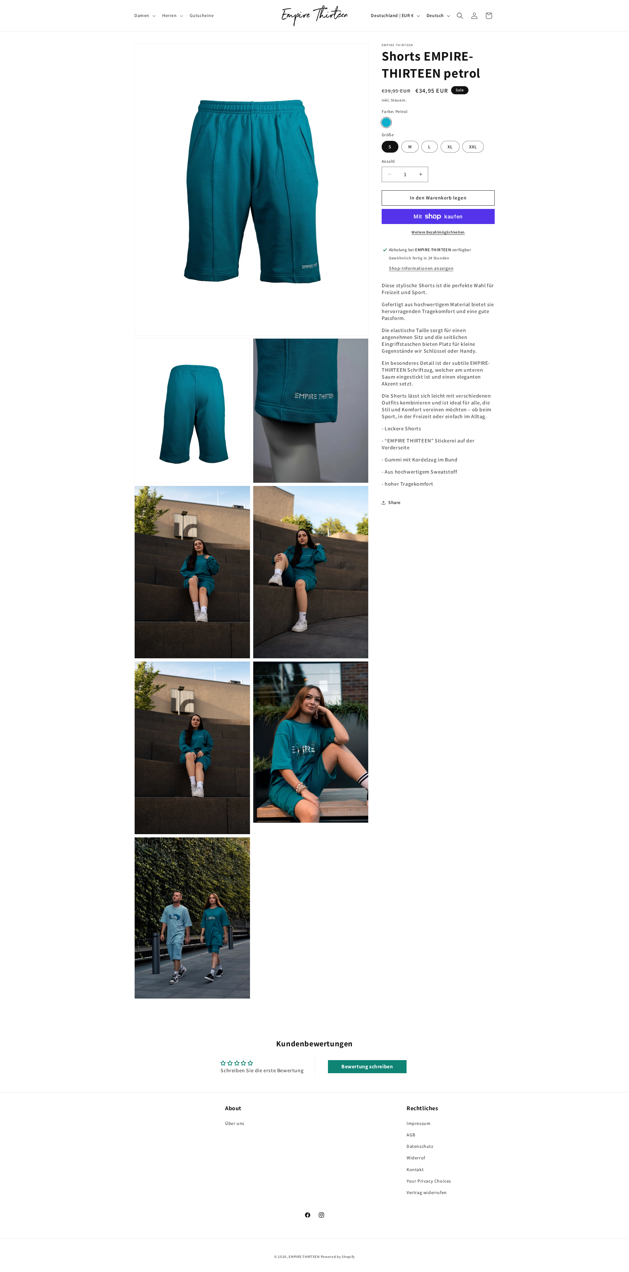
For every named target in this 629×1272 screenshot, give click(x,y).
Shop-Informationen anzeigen (421, 268)
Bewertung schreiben (367, 1066)
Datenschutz (420, 1146)
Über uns (234, 1123)
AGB (411, 1135)
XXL (473, 147)
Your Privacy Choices (429, 1181)
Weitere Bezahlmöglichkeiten (438, 232)
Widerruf (416, 1158)
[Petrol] (386, 122)
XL (450, 147)
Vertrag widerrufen (427, 1192)
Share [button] (394, 502)
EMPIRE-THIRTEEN (304, 1256)
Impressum (418, 1123)
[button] (144, 15)
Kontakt (415, 1169)
